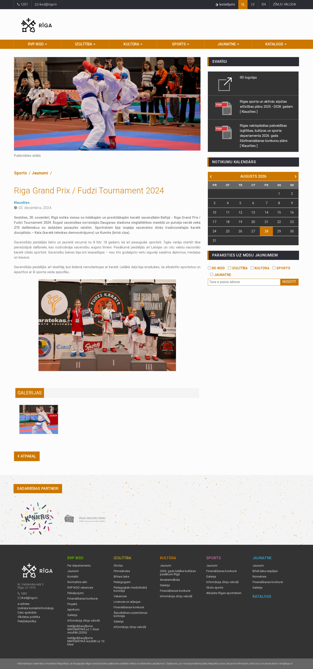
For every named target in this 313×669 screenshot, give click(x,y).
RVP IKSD (36, 44)
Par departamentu (79, 565)
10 (214, 212)
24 (214, 231)
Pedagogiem (122, 582)
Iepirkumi (73, 609)
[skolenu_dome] (85, 518)
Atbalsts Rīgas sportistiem (224, 593)
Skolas (118, 565)
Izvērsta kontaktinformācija (36, 608)
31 (214, 240)
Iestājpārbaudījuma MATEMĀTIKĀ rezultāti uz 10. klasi (86, 641)
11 (228, 212)
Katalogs (274, 44)
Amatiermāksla (170, 579)
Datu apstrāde (27, 612)
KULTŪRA (261, 268)
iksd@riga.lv (47, 4)
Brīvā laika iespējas (265, 571)
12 (240, 212)
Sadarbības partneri (38, 488)
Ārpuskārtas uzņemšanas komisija (130, 614)
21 (266, 222)
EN (264, 4)
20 (253, 222)
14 (266, 212)
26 (240, 231)
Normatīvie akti (77, 582)
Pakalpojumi (75, 593)
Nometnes (259, 576)
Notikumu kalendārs (234, 162)
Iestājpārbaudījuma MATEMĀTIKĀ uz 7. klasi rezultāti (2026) (83, 629)
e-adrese (23, 604)
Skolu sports (214, 587)
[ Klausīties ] (249, 111)
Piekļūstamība (27, 621)
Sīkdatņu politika (29, 617)
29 (279, 231)
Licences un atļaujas (127, 601)
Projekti (72, 604)
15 (279, 212)
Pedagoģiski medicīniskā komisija (130, 589)
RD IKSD (218, 268)
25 (228, 231)
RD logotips (248, 77)
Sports (179, 44)
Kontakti (72, 576)
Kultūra (131, 44)
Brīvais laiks (121, 576)
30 (292, 231)
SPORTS (282, 268)
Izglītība (83, 44)
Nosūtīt (289, 282)
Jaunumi (40, 173)
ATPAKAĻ (28, 456)
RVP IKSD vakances (80, 587)
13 (253, 212)
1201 (24, 4)
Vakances (120, 596)
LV (253, 4)
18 (228, 222)
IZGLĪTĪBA (239, 268)
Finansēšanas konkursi (82, 598)
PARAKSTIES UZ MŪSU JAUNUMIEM (245, 255)
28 (266, 231)
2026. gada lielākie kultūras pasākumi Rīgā (178, 573)
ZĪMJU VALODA (284, 4)
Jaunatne (226, 44)
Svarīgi (219, 61)
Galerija (72, 615)
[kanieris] (37, 518)
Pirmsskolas (122, 571)
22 (279, 222)
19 (240, 222)
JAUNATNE (222, 275)
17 (214, 222)
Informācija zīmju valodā (83, 620)
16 (292, 212)
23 (292, 222)
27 (253, 231)
